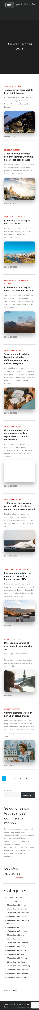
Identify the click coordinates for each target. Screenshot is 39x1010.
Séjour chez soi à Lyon (13, 86)
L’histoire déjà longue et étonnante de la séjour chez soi (18, 646)
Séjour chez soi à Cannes (17, 916)
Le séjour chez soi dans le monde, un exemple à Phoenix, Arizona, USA (17, 576)
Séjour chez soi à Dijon (16, 927)
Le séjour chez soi (12, 150)
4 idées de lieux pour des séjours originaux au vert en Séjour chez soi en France (18, 156)
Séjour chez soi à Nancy (16, 946)
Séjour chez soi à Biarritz (15, 217)
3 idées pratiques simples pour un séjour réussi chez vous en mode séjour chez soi (19, 506)
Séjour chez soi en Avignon (17, 973)
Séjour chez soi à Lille (15, 935)
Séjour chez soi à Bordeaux (18, 913)
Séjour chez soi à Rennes (17, 958)
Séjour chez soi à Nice (15, 954)
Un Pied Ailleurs (26, 1004)
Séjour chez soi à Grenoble (17, 931)
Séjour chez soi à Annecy (17, 905)
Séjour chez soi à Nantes (17, 950)
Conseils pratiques (12, 351)
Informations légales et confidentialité (19, 1007)
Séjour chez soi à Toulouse (17, 969)
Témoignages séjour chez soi (16, 569)
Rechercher (8, 791)
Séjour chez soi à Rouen (16, 962)
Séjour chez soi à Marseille (17, 943)
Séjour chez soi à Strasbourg (18, 966)
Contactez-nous (10, 990)
